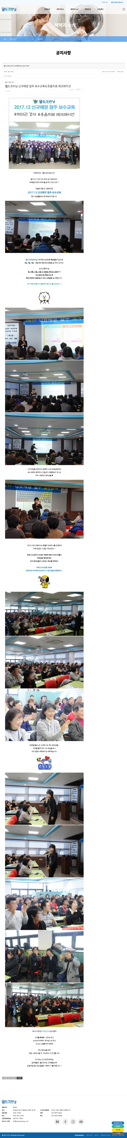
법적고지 (114, 1135)
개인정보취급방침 (79, 1135)
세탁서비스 (60, 9)
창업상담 (118, 1126)
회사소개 (104, 2)
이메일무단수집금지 (105, 1135)
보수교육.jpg (8, 76)
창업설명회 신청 (118, 1123)
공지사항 (40, 39)
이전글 (5, 1078)
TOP (118, 1133)
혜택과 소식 (74, 9)
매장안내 (88, 9)
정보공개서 (121, 1135)
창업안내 (47, 9)
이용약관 (96, 1135)
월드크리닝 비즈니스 (117, 2)
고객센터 (100, 9)
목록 (19, 1078)
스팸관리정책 (89, 1135)
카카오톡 (118, 1130)
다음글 (13, 1078)
